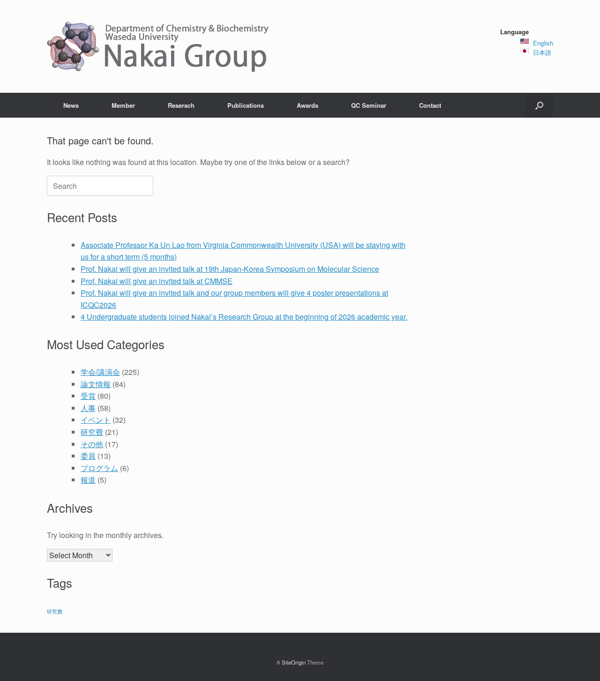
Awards (307, 105)
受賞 (88, 395)
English (543, 42)
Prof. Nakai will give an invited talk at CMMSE (156, 281)
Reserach (181, 105)
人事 (88, 408)
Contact (430, 105)
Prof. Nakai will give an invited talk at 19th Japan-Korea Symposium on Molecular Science (230, 268)
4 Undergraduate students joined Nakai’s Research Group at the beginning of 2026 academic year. (244, 316)
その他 (92, 444)
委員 (88, 455)
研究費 (92, 432)
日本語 (542, 52)
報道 (88, 479)
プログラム (99, 468)
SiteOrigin (294, 662)
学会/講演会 (100, 372)
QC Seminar (368, 105)
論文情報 (96, 384)
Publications (245, 105)
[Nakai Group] (159, 46)
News (71, 105)
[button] (539, 105)
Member (123, 105)
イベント (96, 419)
